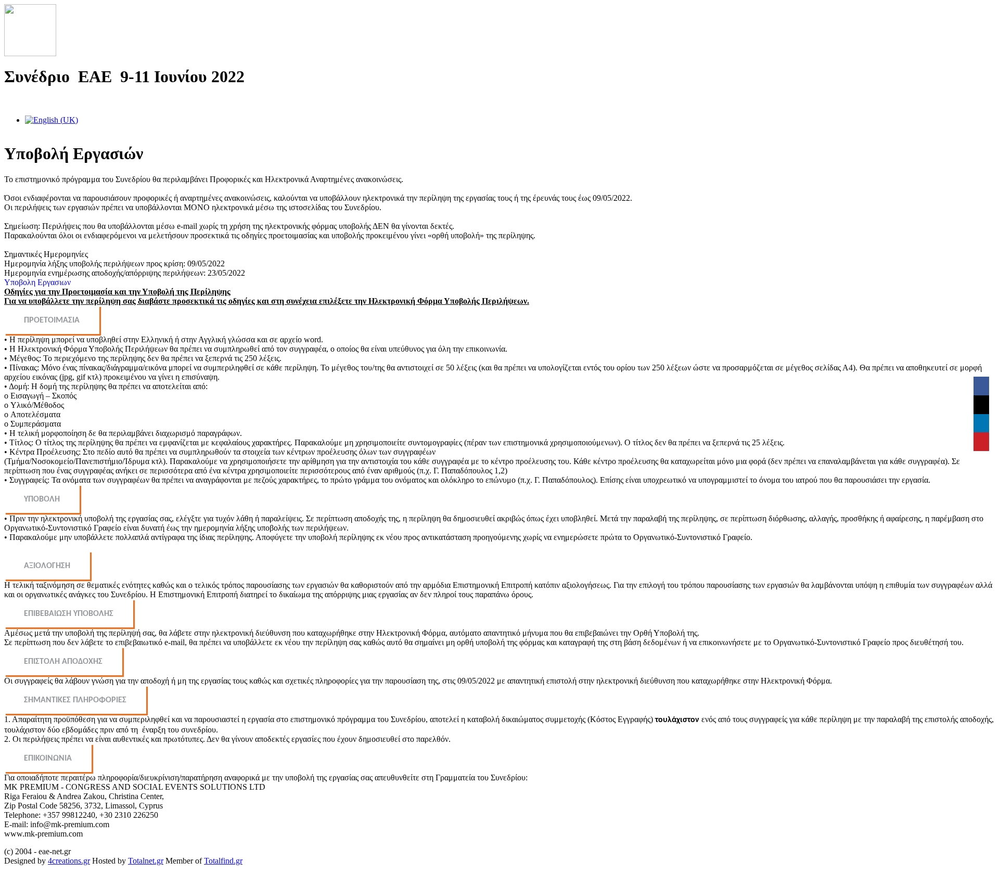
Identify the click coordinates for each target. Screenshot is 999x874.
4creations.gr (69, 860)
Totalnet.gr (145, 860)
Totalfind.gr (223, 860)
